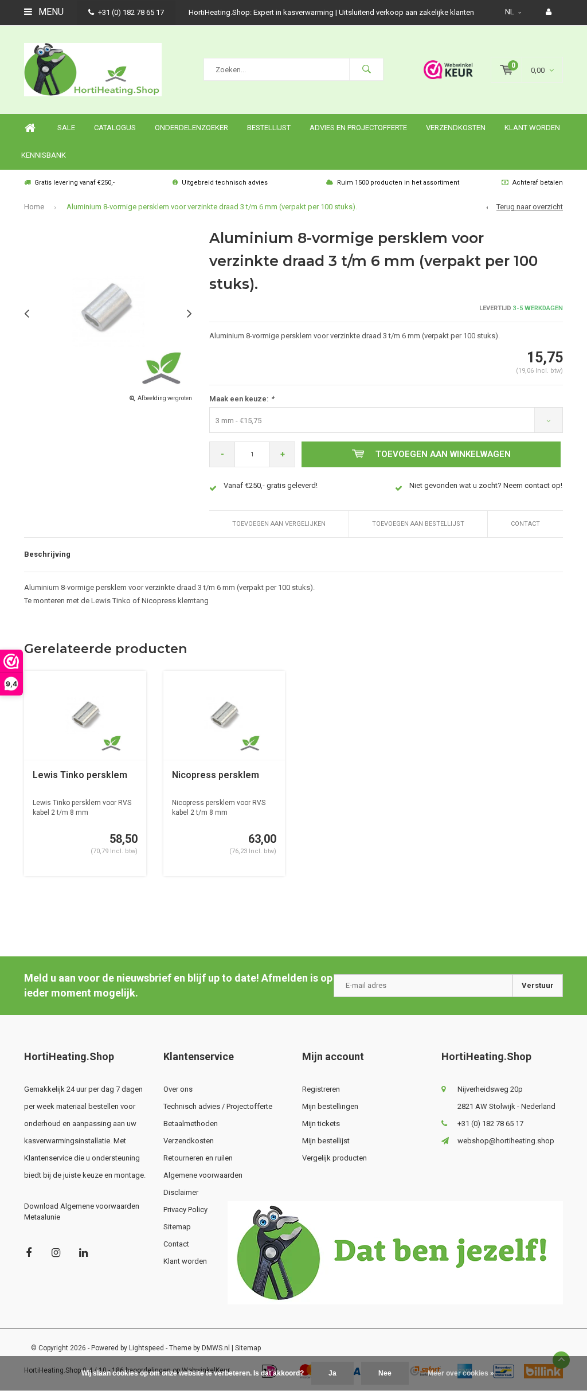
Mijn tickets (321, 1123)
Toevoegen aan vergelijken (279, 524)
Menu (50, 11)
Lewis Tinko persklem (80, 774)
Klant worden (532, 127)
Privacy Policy (185, 1209)
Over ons (178, 1089)
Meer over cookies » (461, 1373)
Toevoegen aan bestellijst (418, 524)
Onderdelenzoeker (191, 127)
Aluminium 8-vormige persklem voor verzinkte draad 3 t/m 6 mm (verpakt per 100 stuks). (211, 206)
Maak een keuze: (241, 398)
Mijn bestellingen (330, 1106)
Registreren (321, 1089)
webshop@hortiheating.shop (505, 1140)
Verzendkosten (456, 127)
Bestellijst (269, 127)
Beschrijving (47, 554)
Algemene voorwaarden (202, 1175)
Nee (385, 1373)
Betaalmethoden (190, 1123)
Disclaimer (180, 1192)
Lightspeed (146, 1348)
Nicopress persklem (215, 774)
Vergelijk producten (334, 1158)
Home (30, 128)
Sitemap (177, 1226)
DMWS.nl (216, 1348)
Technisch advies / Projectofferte (217, 1106)
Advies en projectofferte (358, 127)
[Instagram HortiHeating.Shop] (56, 1252)
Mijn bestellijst (326, 1140)
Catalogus (115, 127)
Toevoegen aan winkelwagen (443, 454)
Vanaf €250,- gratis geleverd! (271, 485)
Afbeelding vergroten (165, 398)
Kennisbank (43, 155)
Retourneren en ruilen (198, 1158)
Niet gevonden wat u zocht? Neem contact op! (485, 485)
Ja (332, 1373)
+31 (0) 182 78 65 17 (131, 12)
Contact (525, 524)
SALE (66, 127)
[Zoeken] (366, 69)
